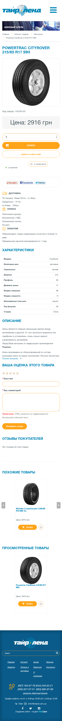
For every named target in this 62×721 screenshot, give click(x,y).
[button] (53, 12)
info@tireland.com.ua (37, 704)
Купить (31, 145)
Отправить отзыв (14, 426)
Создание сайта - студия (31, 711)
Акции (36, 662)
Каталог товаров (21, 34)
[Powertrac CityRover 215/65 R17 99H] (31, 82)
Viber (20, 704)
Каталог (24, 662)
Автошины (38, 34)
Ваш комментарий (12, 390)
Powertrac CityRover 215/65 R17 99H (21, 38)
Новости (11, 667)
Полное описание (10, 358)
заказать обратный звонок (35, 693)
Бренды (49, 662)
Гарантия (37, 667)
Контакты (50, 667)
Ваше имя (8, 378)
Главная (5, 34)
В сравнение (40, 164)
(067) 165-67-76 (26, 685)
